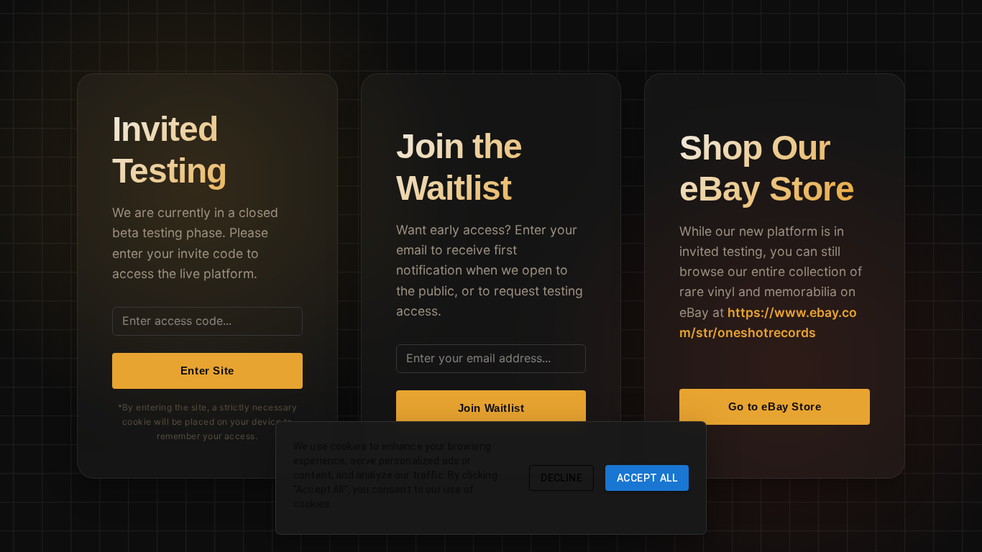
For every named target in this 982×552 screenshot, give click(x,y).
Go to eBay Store (775, 406)
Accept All (647, 478)
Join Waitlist (491, 408)
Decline (561, 478)
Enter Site (207, 370)
